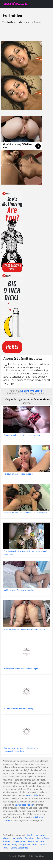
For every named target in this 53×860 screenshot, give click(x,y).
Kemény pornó (9, 844)
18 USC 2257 (22, 856)
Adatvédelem (39, 856)
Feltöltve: (11, 393)
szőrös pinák (32, 795)
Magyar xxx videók (28, 844)
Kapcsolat (12, 856)
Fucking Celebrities (19, 847)
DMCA (31, 856)
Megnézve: (35, 393)
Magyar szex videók (12, 838)
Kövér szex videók (36, 835)
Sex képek (30, 838)
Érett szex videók (36, 841)
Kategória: (15, 391)
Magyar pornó (19, 841)
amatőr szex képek (24, 805)
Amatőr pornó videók (31, 391)
